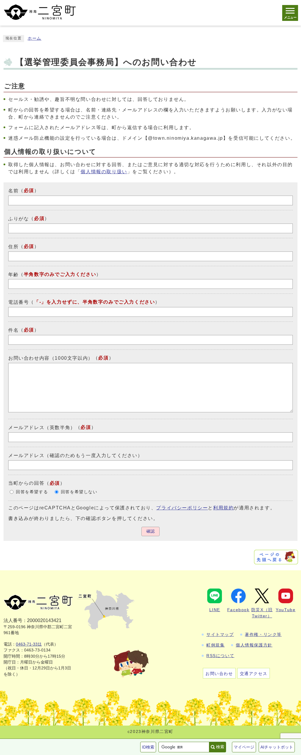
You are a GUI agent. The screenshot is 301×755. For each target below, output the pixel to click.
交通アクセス (253, 673)
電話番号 (18, 302)
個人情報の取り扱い (104, 171)
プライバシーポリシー (182, 507)
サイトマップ (220, 634)
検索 (220, 746)
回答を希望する (32, 492)
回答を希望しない (79, 492)
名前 (13, 190)
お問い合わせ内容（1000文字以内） (50, 358)
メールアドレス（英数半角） (42, 427)
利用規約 (223, 507)
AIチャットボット (276, 747)
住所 (13, 246)
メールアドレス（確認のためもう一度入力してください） (75, 455)
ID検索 (148, 747)
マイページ (244, 747)
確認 (150, 531)
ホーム (34, 38)
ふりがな (18, 218)
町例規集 (215, 645)
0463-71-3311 (29, 644)
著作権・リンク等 (263, 634)
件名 (13, 330)
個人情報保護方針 (254, 645)
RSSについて (220, 655)
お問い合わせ (219, 673)
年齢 (13, 274)
